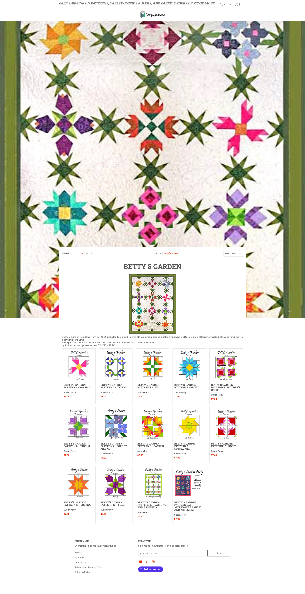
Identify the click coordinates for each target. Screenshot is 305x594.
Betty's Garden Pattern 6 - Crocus (77, 445)
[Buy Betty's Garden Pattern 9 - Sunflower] (189, 424)
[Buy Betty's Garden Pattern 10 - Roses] (226, 424)
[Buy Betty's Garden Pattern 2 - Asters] (116, 365)
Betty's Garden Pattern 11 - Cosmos (77, 504)
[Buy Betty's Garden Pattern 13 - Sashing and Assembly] (152, 483)
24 (82, 253)
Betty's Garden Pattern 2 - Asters (114, 386)
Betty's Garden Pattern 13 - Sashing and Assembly (151, 505)
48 (92, 253)
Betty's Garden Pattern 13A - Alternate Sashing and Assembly (187, 506)
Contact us (80, 562)
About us (79, 557)
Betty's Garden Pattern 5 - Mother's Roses (225, 387)
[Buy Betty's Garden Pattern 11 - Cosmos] (79, 483)
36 (87, 253)
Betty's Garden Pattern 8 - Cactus (150, 445)
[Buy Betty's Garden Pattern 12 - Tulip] (116, 483)
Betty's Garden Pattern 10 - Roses (224, 445)
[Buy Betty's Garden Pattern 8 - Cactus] (152, 424)
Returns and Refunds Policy (88, 567)
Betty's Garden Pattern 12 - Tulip (113, 504)
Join (219, 553)
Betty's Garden (171, 253)
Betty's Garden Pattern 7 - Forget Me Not (114, 446)
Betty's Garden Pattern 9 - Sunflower (185, 446)
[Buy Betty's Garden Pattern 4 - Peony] (189, 365)
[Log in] (236, 4)
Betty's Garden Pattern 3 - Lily (148, 386)
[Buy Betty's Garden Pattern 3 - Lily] (152, 365)
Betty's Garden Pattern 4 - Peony (186, 386)
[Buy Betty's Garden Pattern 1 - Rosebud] (79, 365)
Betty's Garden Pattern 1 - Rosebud (77, 386)
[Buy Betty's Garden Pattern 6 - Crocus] (79, 424)
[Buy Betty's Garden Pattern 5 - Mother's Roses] (226, 365)
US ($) (243, 4)
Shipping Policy (82, 572)
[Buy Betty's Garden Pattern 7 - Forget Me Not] (116, 424)
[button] (141, 561)
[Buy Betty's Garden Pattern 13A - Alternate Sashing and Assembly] (189, 483)
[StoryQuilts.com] (152, 15)
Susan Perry (70, 392)
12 (76, 253)
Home (158, 253)
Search (78, 552)
